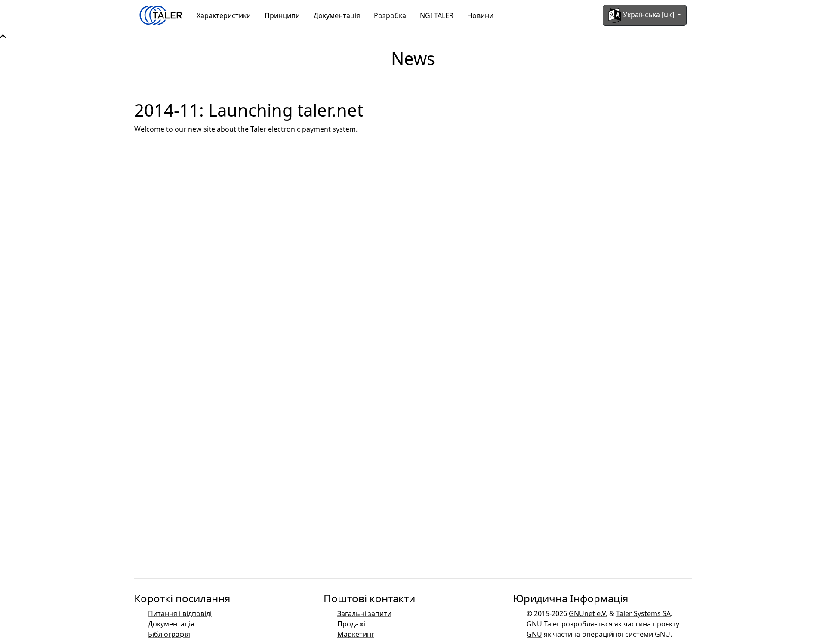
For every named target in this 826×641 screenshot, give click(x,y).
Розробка (390, 15)
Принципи (282, 15)
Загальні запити (364, 613)
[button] (3, 36)
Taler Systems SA (643, 613)
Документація (337, 15)
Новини (480, 15)
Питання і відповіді (180, 613)
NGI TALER (436, 15)
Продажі (351, 624)
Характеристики (224, 15)
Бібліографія (169, 634)
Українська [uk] (648, 14)
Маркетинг (355, 634)
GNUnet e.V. (588, 613)
